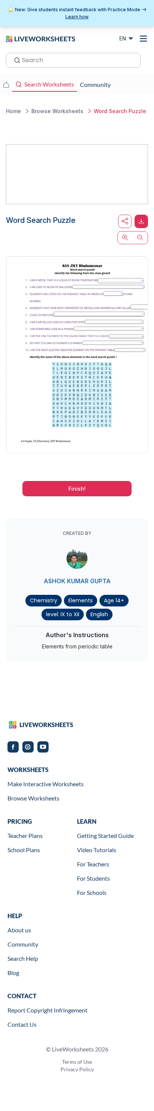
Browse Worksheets (33, 798)
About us (19, 929)
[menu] (143, 38)
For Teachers (93, 864)
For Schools (92, 892)
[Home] (40, 38)
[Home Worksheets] (6, 85)
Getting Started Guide (105, 835)
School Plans (23, 849)
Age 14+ (114, 600)
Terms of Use (77, 1062)
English (99, 614)
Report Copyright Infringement (47, 1010)
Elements (80, 600)
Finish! (77, 488)
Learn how (77, 16)
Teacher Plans (25, 835)
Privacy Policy (77, 1069)
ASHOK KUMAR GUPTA (77, 581)
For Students (93, 878)
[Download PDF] (141, 221)
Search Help (22, 958)
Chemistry (43, 600)
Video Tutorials (96, 849)
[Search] (15, 60)
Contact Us (22, 1024)
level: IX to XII (62, 614)
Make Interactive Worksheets (45, 783)
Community (22, 944)
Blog (13, 972)
